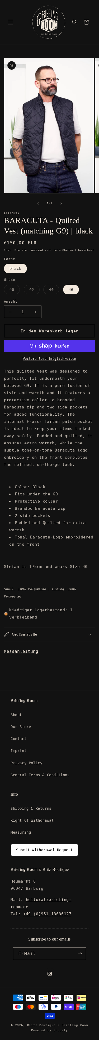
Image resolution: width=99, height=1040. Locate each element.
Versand (37, 250)
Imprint (18, 751)
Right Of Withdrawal (32, 820)
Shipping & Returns (31, 808)
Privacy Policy (26, 763)
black (15, 268)
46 (71, 289)
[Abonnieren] (80, 953)
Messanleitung (21, 651)
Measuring (21, 832)
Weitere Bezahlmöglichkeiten (49, 359)
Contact (18, 739)
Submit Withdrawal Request (44, 850)
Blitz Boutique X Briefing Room (57, 1025)
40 (15, 290)
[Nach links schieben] (38, 203)
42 (34, 290)
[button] (10, 22)
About (16, 715)
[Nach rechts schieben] (61, 203)
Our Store (21, 727)
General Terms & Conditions (40, 775)
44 (54, 290)
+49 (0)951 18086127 (47, 914)
